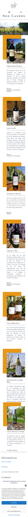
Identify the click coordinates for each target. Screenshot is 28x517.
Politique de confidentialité (14, 514)
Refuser (14, 507)
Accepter (14, 502)
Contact (6, 477)
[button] (25, 485)
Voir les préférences (14, 511)
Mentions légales (5, 467)
